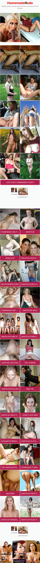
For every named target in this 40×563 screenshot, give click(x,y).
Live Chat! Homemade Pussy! (20, 182)
